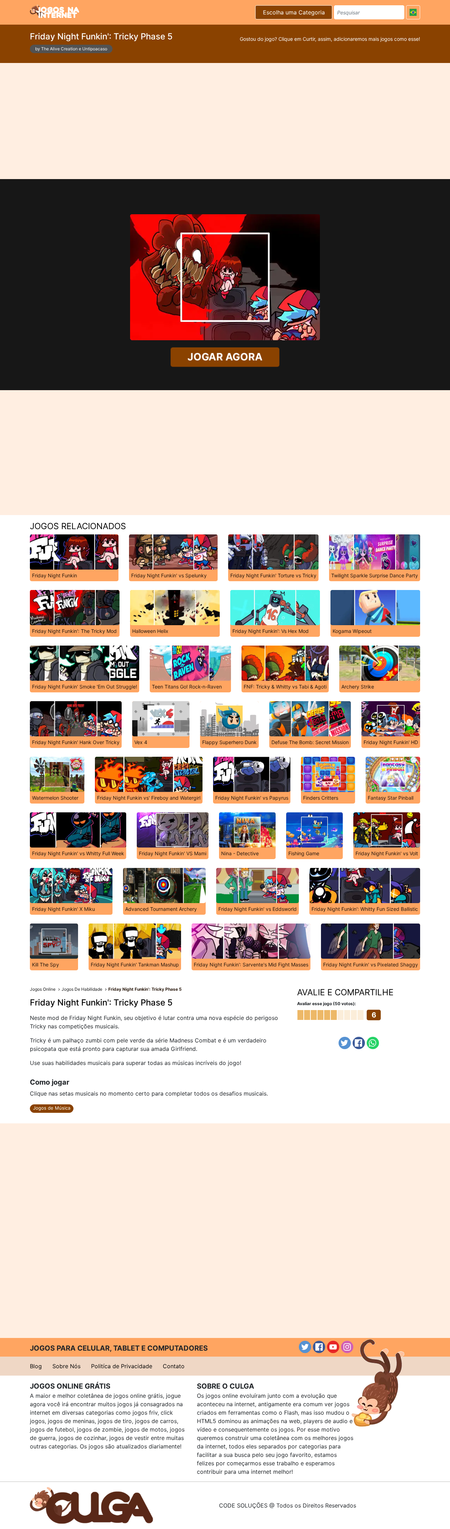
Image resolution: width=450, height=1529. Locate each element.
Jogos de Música (51, 1108)
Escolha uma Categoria (294, 12)
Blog (36, 1366)
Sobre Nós (66, 1366)
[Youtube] (333, 1347)
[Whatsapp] (373, 1043)
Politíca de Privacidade (121, 1366)
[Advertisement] (225, 121)
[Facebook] (359, 1043)
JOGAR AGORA (225, 357)
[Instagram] (347, 1347)
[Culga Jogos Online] (91, 1504)
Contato (174, 1366)
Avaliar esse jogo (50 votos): (326, 1003)
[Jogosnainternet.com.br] (54, 11)
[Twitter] (345, 1043)
